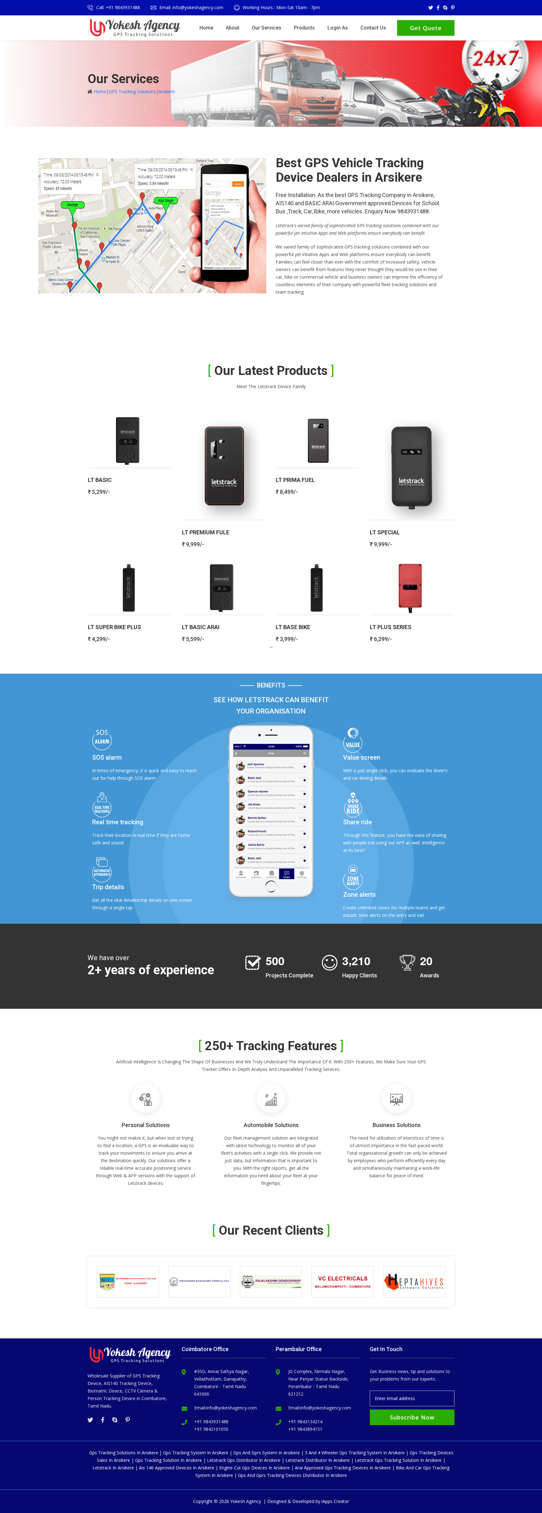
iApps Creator (335, 1501)
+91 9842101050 (211, 1429)
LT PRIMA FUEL (295, 480)
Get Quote (426, 28)
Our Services (266, 28)
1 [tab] (271, 647)
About (232, 28)
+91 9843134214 (305, 1422)
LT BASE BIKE (293, 627)
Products (304, 28)
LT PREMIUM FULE (205, 532)
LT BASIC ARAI (201, 627)
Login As (337, 28)
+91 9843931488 (211, 1422)
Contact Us (373, 28)
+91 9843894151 (305, 1429)
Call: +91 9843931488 (118, 7)
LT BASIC (100, 480)
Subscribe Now (412, 1417)
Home (206, 28)
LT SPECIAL (385, 532)
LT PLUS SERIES (391, 627)
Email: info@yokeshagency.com (191, 7)
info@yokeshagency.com (231, 1408)
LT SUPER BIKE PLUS (114, 627)
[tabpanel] (271, 525)
